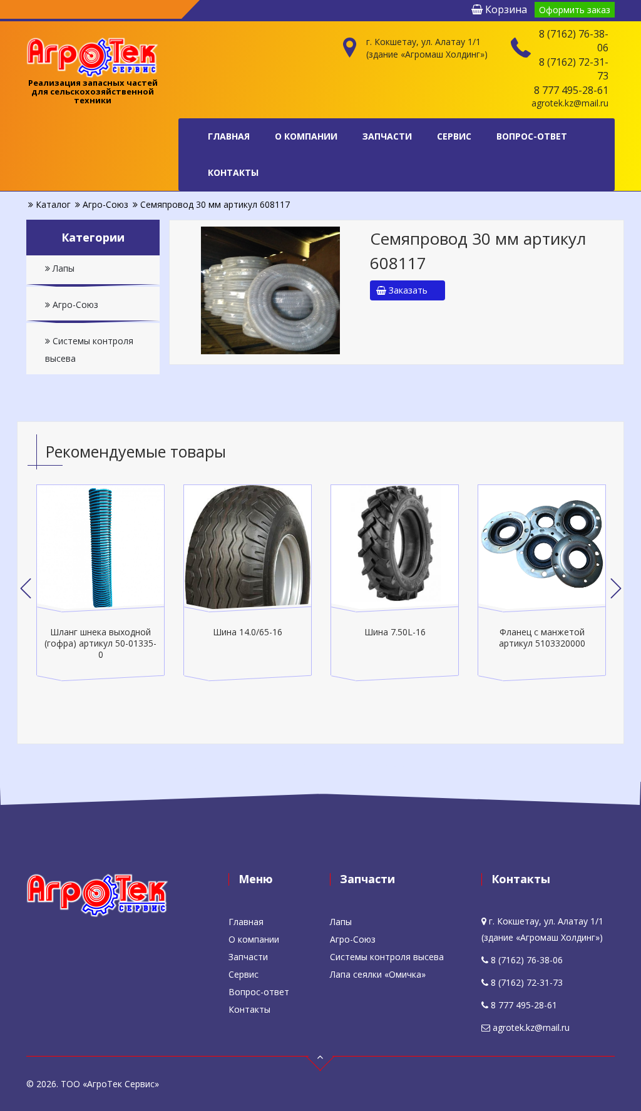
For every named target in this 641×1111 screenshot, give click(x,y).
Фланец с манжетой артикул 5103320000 (542, 637)
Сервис (454, 136)
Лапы (62, 268)
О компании (306, 136)
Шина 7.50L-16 (395, 632)
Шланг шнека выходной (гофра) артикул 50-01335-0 (100, 643)
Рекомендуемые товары (136, 451)
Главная (229, 136)
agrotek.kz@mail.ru (569, 103)
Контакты (233, 172)
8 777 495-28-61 (571, 90)
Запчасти (387, 136)
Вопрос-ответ (531, 136)
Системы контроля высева (89, 349)
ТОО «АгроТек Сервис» (110, 1084)
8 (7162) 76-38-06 (573, 40)
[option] (100, 583)
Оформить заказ (574, 10)
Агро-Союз (74, 304)
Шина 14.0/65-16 (247, 632)
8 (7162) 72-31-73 (573, 69)
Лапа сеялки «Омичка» (378, 974)
